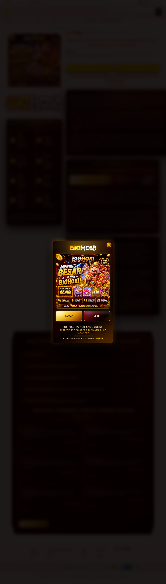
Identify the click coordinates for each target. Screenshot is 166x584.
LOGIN (97, 316)
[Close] (109, 245)
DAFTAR (69, 316)
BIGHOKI (99, 338)
